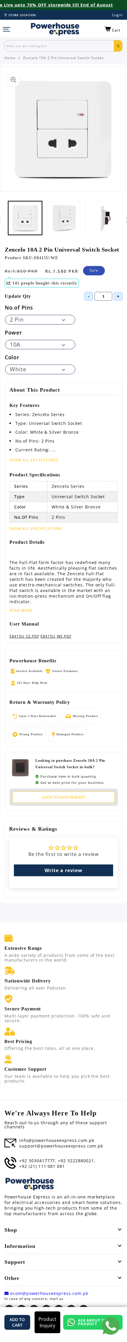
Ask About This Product (94, 1322)
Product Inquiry (47, 1322)
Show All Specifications (35, 529)
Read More (21, 610)
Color (12, 357)
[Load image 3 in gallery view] (63, 218)
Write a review (63, 870)
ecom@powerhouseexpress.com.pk (48, 1293)
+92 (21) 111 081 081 (42, 1166)
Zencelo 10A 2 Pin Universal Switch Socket (63, 58)
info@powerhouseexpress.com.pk (56, 1140)
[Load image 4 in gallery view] (102, 218)
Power (13, 332)
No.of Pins (19, 307)
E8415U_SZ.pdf (24, 636)
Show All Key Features (33, 460)
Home (10, 58)
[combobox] (59, 46)
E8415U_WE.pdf (55, 636)
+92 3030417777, (37, 1161)
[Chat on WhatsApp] (111, 1326)
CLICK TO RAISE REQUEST (63, 797)
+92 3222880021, (76, 1161)
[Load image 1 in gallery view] (25, 218)
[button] (113, 29)
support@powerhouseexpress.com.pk (61, 1146)
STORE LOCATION (22, 15)
